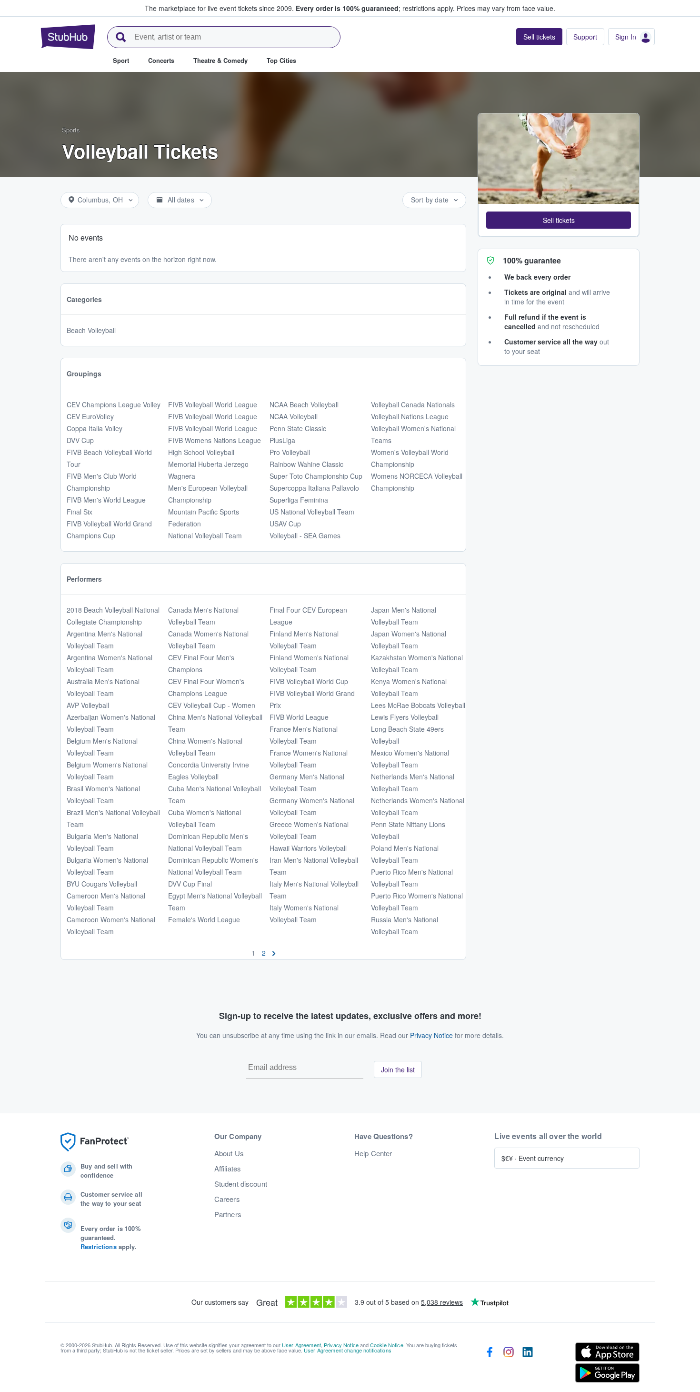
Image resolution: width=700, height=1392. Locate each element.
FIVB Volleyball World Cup (309, 681)
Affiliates (227, 1168)
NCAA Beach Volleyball (304, 404)
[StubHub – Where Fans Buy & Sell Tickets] (68, 36)
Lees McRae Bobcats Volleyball (418, 705)
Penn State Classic (298, 428)
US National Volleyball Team (312, 511)
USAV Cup (285, 523)
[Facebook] (489, 1364)
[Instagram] (508, 1364)
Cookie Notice (386, 1345)
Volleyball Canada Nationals (413, 404)
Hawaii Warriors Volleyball (308, 848)
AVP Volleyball (88, 705)
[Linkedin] (527, 1364)
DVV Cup (80, 440)
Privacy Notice (431, 1035)
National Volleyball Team (205, 535)
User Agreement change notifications (347, 1350)
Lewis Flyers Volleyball (405, 717)
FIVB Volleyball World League (212, 404)
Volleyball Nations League (410, 416)
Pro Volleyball (290, 452)
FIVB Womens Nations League (214, 440)
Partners (227, 1214)
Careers (227, 1199)
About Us (229, 1153)
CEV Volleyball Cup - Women (211, 705)
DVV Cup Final (190, 883)
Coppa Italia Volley (94, 428)
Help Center (373, 1153)
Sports (71, 129)
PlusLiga (282, 440)
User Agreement (301, 1345)
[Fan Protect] (94, 1142)
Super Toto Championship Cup (316, 476)
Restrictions (98, 1246)
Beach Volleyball (91, 330)
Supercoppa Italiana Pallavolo (314, 488)
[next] (273, 953)
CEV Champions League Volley (113, 404)
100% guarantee (532, 260)
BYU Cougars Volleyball (102, 883)
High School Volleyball (201, 452)
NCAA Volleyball (294, 416)
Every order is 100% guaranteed (375, 8)
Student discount (240, 1184)
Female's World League (204, 919)
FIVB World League (299, 717)
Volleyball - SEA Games (305, 535)
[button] (558, 220)
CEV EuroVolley (90, 416)
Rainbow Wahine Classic (306, 464)
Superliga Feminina (299, 499)
